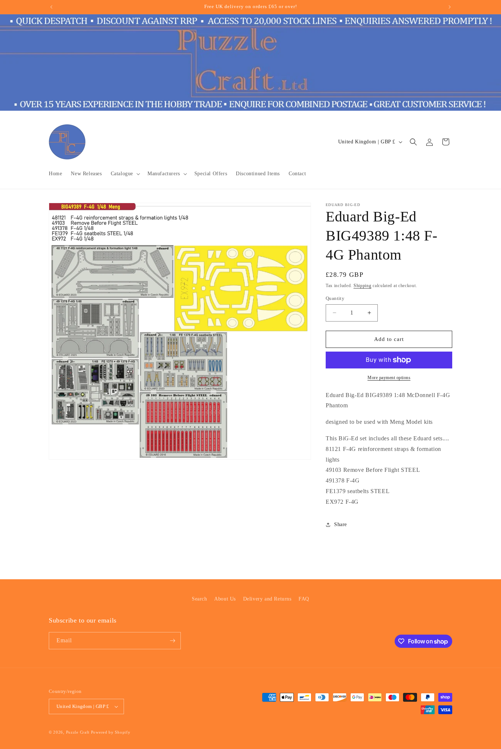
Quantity (335, 298)
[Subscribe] (172, 640)
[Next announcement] (450, 7)
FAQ (304, 599)
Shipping (363, 285)
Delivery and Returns (267, 599)
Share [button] (340, 524)
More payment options (388, 377)
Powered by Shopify (111, 732)
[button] (124, 173)
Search (199, 599)
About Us (225, 599)
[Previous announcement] (51, 7)
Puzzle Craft (77, 732)
